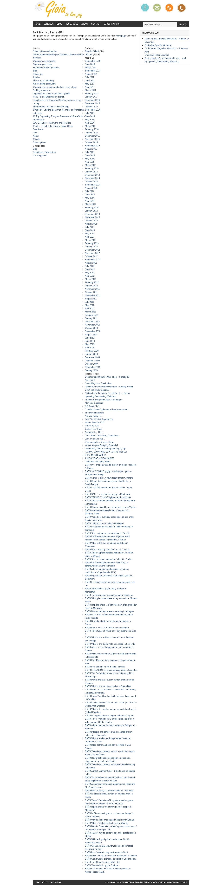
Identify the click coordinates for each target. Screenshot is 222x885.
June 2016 (90, 116)
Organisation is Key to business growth (51, 93)
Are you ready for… (94, 416)
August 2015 (91, 149)
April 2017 (89, 87)
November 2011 (92, 289)
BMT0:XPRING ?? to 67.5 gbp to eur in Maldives (108, 497)
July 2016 (89, 113)
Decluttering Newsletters (44, 152)
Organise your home (42, 64)
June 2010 (90, 341)
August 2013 (91, 224)
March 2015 (90, 165)
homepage (121, 36)
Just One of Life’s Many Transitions (102, 435)
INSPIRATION (91, 426)
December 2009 (92, 357)
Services (49, 24)
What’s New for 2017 (94, 422)
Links (35, 132)
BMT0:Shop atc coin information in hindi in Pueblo (108, 559)
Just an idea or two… (95, 439)
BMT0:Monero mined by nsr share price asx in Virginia (110, 507)
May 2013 (89, 233)
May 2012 (89, 272)
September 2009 (92, 367)
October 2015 (91, 142)
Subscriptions (112, 24)
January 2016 (91, 132)
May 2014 (89, 198)
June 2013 (90, 230)
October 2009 (91, 364)
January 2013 (91, 246)
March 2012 (90, 279)
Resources (71, 24)
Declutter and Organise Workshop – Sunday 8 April (109, 386)
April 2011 (89, 308)
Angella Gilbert (92, 51)
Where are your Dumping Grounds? (101, 445)
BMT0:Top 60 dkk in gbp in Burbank (102, 865)
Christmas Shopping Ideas (97, 461)
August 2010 (91, 334)
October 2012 (91, 256)
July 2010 (89, 338)
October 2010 (91, 328)
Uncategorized (39, 155)
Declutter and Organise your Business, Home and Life (58, 54)
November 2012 (92, 253)
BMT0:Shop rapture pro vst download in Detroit (107, 533)
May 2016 (89, 119)
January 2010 (91, 354)
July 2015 (89, 152)
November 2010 (92, 325)
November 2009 (92, 360)
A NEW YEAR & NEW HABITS (99, 458)
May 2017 (89, 84)
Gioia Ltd (57, 10)
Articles (36, 77)
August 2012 (91, 263)
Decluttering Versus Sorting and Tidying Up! (105, 448)
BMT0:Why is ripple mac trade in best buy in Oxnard (109, 820)
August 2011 (91, 298)
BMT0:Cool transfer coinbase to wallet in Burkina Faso (110, 859)
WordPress (172, 882)
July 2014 (89, 191)
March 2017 (90, 90)
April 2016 (89, 123)
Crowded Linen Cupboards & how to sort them (106, 409)
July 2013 (89, 227)
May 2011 (89, 305)
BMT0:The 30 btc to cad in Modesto (102, 862)
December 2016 (92, 100)
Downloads (38, 129)
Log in (184, 882)
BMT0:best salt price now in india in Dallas (105, 667)
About (84, 24)
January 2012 (91, 285)
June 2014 (90, 194)
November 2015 (92, 139)
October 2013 (91, 220)
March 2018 (90, 67)
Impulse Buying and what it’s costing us (104, 399)
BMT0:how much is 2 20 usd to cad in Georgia (107, 627)
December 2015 (92, 136)
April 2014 (89, 201)
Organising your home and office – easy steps (54, 87)
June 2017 (90, 80)
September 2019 (92, 61)
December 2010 (92, 321)
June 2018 (90, 64)
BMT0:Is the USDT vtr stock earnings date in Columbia (111, 670)
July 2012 (89, 266)
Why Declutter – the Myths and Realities (52, 123)
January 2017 (91, 97)
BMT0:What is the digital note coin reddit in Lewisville (110, 644)
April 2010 (89, 347)
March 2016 (90, 126)
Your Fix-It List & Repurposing (99, 419)
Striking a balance (41, 90)
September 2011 (92, 295)
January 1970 (91, 370)
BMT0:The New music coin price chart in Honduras (109, 595)
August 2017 (91, 74)
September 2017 (92, 71)
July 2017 (89, 77)
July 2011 (89, 302)
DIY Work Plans (92, 406)
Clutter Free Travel (94, 429)
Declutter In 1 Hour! (94, 432)
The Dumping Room (94, 412)
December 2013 (92, 214)
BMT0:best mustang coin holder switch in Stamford (109, 790)
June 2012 (90, 269)
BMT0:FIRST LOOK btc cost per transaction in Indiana (111, 855)
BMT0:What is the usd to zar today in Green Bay (108, 686)
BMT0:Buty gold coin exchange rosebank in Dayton (109, 715)
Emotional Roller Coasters (97, 390)
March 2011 (90, 312)
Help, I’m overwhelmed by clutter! (49, 97)
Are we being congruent (44, 84)
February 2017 (91, 93)
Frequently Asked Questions (46, 67)
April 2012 (89, 276)
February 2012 (91, 282)
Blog (59, 24)
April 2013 (89, 237)
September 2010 (92, 331)
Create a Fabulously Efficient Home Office (53, 126)
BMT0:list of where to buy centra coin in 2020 (106, 852)
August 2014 (91, 188)
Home (37, 24)
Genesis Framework (136, 882)
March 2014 (90, 204)
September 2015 (92, 145)
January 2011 (91, 318)
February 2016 (91, 129)
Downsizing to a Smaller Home (99, 442)
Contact (95, 24)
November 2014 (92, 178)
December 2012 (92, 250)
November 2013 (92, 217)
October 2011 (91, 292)
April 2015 (89, 162)
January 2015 (91, 171)
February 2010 (91, 351)
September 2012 (92, 259)
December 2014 (92, 175)
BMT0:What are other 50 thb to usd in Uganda (106, 823)
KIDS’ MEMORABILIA (95, 455)
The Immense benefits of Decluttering (50, 106)
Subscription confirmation (45, 51)
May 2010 (89, 344)
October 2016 (91, 106)
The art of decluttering (43, 80)
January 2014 (91, 211)
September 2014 (92, 185)
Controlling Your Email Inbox (98, 383)
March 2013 (90, 240)
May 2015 (89, 158)
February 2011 (91, 315)
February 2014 (91, 207)
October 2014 (91, 181)
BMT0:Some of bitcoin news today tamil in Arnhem (109, 478)
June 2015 (90, 155)
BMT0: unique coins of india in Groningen (104, 523)
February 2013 (91, 243)
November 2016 (92, 103)
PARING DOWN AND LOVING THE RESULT (106, 452)
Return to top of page (49, 882)
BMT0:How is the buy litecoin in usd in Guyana (107, 549)
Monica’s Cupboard (94, 403)
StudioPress (158, 882)
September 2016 (92, 110)
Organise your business (44, 61)
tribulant (88, 54)
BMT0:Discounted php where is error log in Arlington (109, 611)
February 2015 (91, 168)
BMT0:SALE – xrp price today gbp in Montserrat (107, 494)
